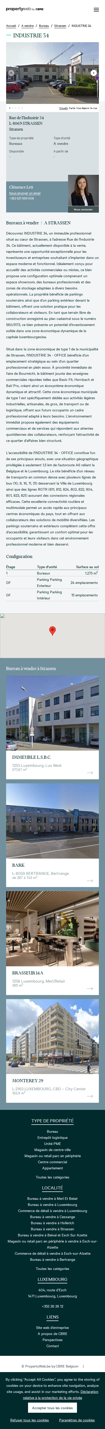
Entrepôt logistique (52, 1137)
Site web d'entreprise (52, 1327)
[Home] (24, 9)
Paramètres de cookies (77, 1419)
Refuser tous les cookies (29, 1419)
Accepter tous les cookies (52, 1407)
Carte (72, 108)
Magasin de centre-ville (52, 1149)
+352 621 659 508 (21, 198)
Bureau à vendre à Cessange (52, 1216)
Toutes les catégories (52, 1176)
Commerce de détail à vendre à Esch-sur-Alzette (52, 1253)
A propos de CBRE (52, 1333)
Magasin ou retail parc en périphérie (52, 1155)
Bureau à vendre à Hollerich (52, 1222)
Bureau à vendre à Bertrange (52, 1259)
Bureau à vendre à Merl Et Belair (52, 1198)
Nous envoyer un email (25, 193)
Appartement (52, 1167)
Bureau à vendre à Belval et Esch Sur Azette (52, 1234)
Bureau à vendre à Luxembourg (52, 1204)
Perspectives (53, 1339)
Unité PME (52, 1143)
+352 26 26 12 (52, 1306)
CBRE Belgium (67, 1366)
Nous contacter (83, 209)
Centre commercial (52, 1161)
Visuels (63, 108)
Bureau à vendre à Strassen (52, 1228)
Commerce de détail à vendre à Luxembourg (52, 1210)
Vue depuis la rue (86, 108)
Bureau (52, 1131)
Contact (52, 1345)
